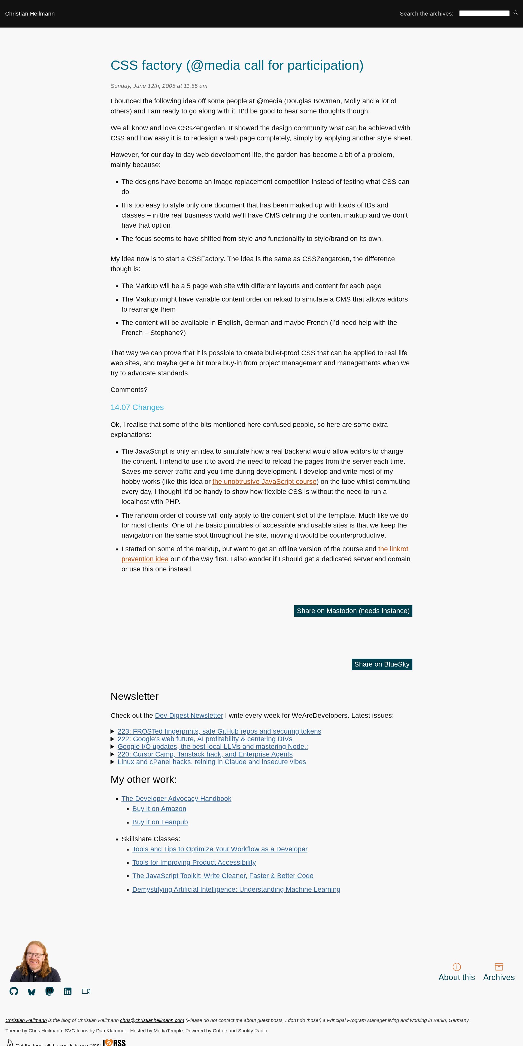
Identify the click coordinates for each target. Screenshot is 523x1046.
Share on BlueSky (382, 664)
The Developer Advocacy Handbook (176, 798)
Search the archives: (427, 13)
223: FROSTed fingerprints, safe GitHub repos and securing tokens (219, 731)
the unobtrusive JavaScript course (264, 481)
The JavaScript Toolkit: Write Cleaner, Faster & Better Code (223, 875)
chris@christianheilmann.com (152, 1020)
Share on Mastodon (353, 610)
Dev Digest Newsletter (189, 715)
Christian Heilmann (30, 13)
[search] (515, 13)
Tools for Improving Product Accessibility (194, 862)
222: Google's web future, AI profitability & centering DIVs (205, 739)
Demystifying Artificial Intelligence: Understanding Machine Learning (236, 889)
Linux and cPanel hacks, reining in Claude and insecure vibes (212, 761)
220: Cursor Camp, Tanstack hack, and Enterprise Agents (205, 754)
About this (457, 977)
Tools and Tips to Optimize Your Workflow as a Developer (220, 849)
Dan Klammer (111, 1030)
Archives (499, 977)
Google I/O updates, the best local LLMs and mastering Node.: (213, 746)
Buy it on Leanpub (160, 822)
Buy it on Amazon (159, 808)
